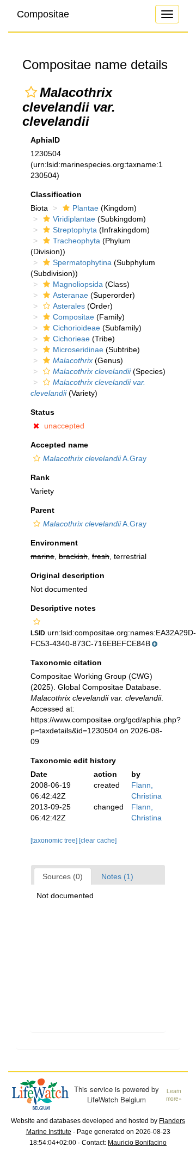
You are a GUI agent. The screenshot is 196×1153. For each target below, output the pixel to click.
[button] (31, 92)
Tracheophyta (76, 240)
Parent (42, 510)
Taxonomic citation (66, 662)
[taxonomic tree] (54, 840)
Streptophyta (75, 229)
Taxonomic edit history (73, 760)
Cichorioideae (76, 327)
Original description (67, 575)
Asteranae (70, 295)
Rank (40, 477)
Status (42, 412)
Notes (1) (117, 876)
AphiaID (45, 140)
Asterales (69, 306)
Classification (56, 194)
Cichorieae (71, 338)
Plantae (85, 208)
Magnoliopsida (78, 284)
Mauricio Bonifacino (137, 1142)
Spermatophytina (82, 262)
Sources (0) (62, 876)
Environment (54, 542)
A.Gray (94, 458)
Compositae (43, 14)
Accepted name (59, 444)
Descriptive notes (63, 608)
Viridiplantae (74, 218)
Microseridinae (78, 349)
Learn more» (174, 1095)
